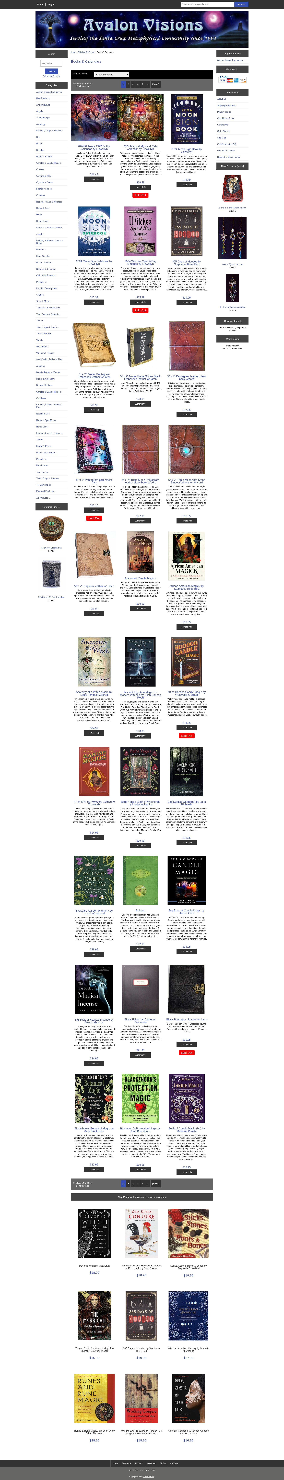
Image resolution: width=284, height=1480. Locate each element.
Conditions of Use (225, 118)
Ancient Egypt (43, 105)
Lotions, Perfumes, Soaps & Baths (49, 241)
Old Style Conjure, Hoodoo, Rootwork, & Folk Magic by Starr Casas (141, 1267)
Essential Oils (43, 413)
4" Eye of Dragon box (51, 548)
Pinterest (139, 1463)
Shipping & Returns (226, 105)
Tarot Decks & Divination (48, 314)
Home (40, 4)
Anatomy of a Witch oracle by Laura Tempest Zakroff (94, 693)
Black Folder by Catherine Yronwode (140, 1021)
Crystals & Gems (44, 182)
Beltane (140, 910)
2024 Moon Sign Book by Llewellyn (186, 150)
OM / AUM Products (46, 275)
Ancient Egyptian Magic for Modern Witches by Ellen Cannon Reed (140, 694)
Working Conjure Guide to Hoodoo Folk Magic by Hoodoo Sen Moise (141, 1432)
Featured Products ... (46, 491)
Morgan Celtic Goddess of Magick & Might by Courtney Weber (94, 1349)
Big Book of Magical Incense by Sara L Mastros (94, 1021)
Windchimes (42, 346)
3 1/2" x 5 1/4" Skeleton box (232, 207)
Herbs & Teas (42, 208)
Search (51, 54)
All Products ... (43, 498)
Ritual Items (42, 465)
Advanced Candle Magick (140, 578)
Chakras (40, 169)
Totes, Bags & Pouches (47, 327)
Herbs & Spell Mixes (46, 420)
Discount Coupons (226, 150)
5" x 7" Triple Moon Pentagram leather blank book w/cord (140, 481)
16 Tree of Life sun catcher (232, 307)
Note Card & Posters (46, 269)
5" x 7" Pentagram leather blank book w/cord (186, 378)
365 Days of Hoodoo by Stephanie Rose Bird (186, 263)
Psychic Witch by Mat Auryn (94, 1265)
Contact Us (222, 124)
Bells (38, 137)
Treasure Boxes (43, 333)
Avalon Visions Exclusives (49, 92)
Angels (39, 111)
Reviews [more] (232, 321)
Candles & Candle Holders (48, 163)
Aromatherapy (43, 117)
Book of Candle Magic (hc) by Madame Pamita (186, 1130)
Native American (44, 262)
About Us (221, 99)
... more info (94, 179)
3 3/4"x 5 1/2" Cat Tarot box (51, 597)
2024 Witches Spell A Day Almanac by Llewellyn (140, 262)
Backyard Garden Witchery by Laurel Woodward (94, 912)
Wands (39, 340)
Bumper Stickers (44, 156)
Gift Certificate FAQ (226, 144)
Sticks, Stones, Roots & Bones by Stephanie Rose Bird (188, 1267)
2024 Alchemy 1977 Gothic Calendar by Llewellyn (94, 148)
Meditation (41, 249)
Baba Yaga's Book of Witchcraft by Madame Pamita (140, 803)
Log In (51, 4)
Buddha (40, 150)
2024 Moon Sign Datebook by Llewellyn (94, 262)
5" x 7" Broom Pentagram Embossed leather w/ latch (94, 376)
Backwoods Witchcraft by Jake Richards (187, 803)
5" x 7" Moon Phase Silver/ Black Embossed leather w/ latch (140, 378)
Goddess (40, 195)
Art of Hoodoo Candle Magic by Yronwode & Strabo (186, 693)
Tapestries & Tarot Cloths (48, 307)
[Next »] (155, 84)
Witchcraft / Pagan (86, 52)
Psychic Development (46, 288)
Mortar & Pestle (43, 446)
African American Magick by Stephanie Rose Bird (186, 587)
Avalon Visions (148, 1477)
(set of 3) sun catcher (232, 264)
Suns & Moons (43, 301)
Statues (40, 295)
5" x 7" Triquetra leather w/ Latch (94, 586)
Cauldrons (41, 398)
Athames (40, 366)
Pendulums (41, 282)
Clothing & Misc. (44, 176)
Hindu (39, 214)
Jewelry (40, 234)
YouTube (174, 1463)
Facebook (126, 1463)
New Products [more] (232, 166)
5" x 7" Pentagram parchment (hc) (94, 481)
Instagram (151, 1463)
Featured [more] (51, 507)
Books (39, 143)
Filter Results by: (80, 73)
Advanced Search (51, 76)
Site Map (221, 138)
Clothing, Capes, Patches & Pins (49, 406)
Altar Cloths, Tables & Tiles (49, 359)
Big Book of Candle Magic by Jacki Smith (186, 912)
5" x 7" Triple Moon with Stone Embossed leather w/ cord (186, 481)
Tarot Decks (42, 472)
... (147, 84)
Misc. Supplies (43, 256)
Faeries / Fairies (44, 189)
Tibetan (39, 320)
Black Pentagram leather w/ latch (186, 1019)
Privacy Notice (224, 112)
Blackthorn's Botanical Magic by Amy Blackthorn (94, 1130)
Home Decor (42, 221)
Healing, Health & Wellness (49, 202)
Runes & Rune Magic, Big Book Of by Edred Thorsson (94, 1432)
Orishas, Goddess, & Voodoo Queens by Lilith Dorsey (188, 1432)
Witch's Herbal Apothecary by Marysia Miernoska (188, 1349)
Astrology (40, 124)
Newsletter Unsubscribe (228, 157)
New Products (43, 98)
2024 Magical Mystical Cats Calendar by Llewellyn (140, 148)
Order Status (223, 131)
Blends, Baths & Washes (48, 372)
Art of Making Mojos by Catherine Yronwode (94, 803)
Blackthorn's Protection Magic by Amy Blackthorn (140, 1130)
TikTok (163, 1463)
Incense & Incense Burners (49, 227)
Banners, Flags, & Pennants (49, 130)
